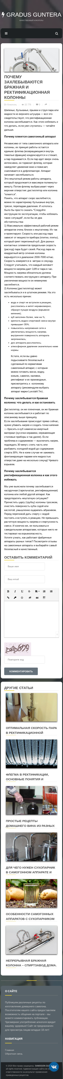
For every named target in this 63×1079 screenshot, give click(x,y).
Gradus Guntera (33, 14)
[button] (8, 591)
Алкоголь (12, 105)
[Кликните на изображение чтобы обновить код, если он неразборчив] (17, 649)
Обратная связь (14, 1053)
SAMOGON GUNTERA (45, 1066)
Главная (9, 1050)
